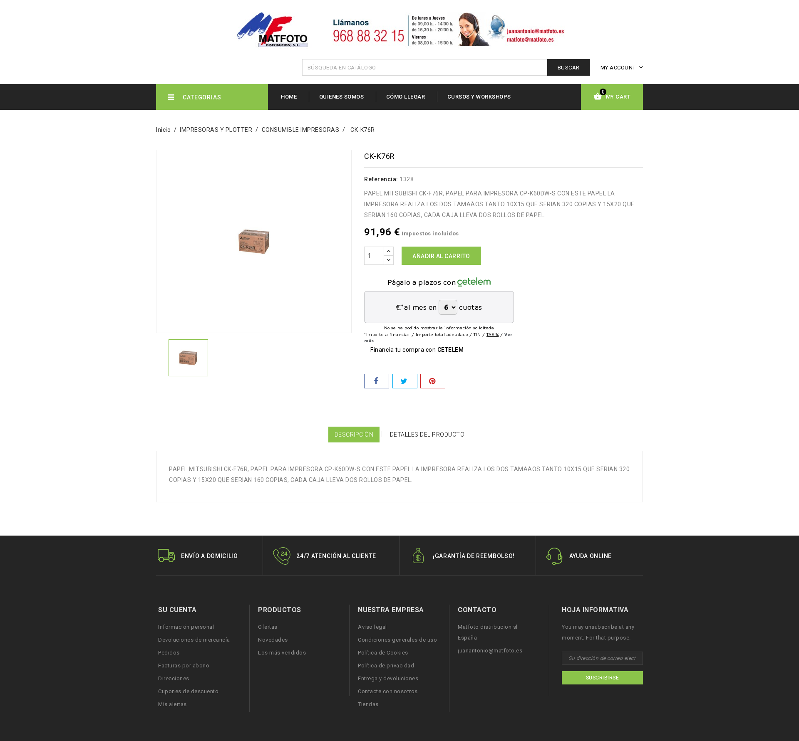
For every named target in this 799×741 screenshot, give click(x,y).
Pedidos (169, 653)
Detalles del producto (427, 434)
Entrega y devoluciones (388, 678)
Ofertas (268, 627)
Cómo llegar (405, 97)
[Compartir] (377, 381)
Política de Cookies (383, 653)
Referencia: (381, 179)
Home (289, 97)
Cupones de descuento (188, 691)
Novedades (273, 640)
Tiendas (368, 704)
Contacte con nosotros (388, 691)
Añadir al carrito (441, 256)
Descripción (354, 434)
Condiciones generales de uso (397, 640)
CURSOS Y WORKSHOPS (479, 97)
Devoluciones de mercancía (194, 640)
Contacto (477, 610)
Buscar (569, 67)
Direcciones (173, 678)
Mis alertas (172, 704)
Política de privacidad (386, 665)
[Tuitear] (405, 381)
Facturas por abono (183, 665)
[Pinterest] (433, 381)
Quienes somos (341, 97)
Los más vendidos (282, 653)
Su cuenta (177, 610)
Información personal (186, 627)
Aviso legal (372, 627)
